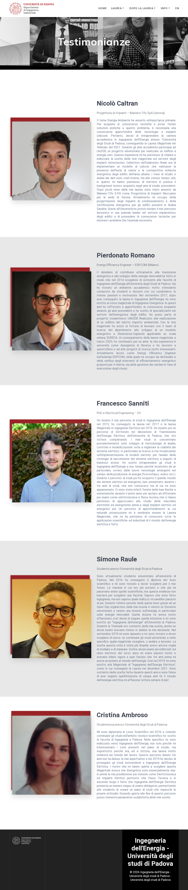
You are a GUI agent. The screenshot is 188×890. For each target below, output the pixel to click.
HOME (102, 8)
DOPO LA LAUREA (141, 8)
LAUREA (116, 8)
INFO (164, 8)
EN (177, 8)
